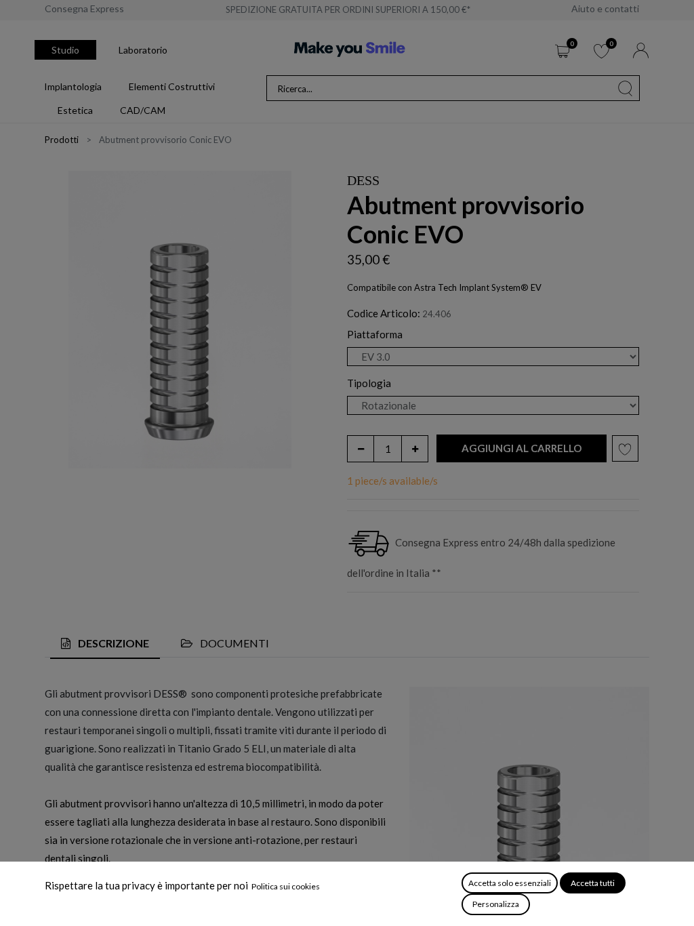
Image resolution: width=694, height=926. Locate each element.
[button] (521, 448)
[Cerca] (625, 88)
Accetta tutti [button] (593, 883)
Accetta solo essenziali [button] (509, 883)
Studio (65, 50)
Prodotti (62, 139)
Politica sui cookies (285, 886)
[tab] (105, 643)
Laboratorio (143, 50)
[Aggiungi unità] (414, 448)
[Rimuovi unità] (360, 448)
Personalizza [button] (495, 904)
